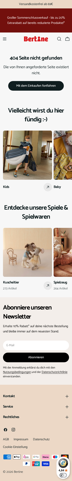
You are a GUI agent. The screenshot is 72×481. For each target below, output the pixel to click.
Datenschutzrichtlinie (54, 372)
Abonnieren (36, 357)
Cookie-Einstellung (15, 447)
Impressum (21, 439)
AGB (6, 439)
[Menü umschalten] (5, 39)
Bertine (18, 472)
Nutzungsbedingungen (17, 372)
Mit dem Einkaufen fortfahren (36, 85)
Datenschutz (41, 439)
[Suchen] (59, 39)
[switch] (63, 475)
